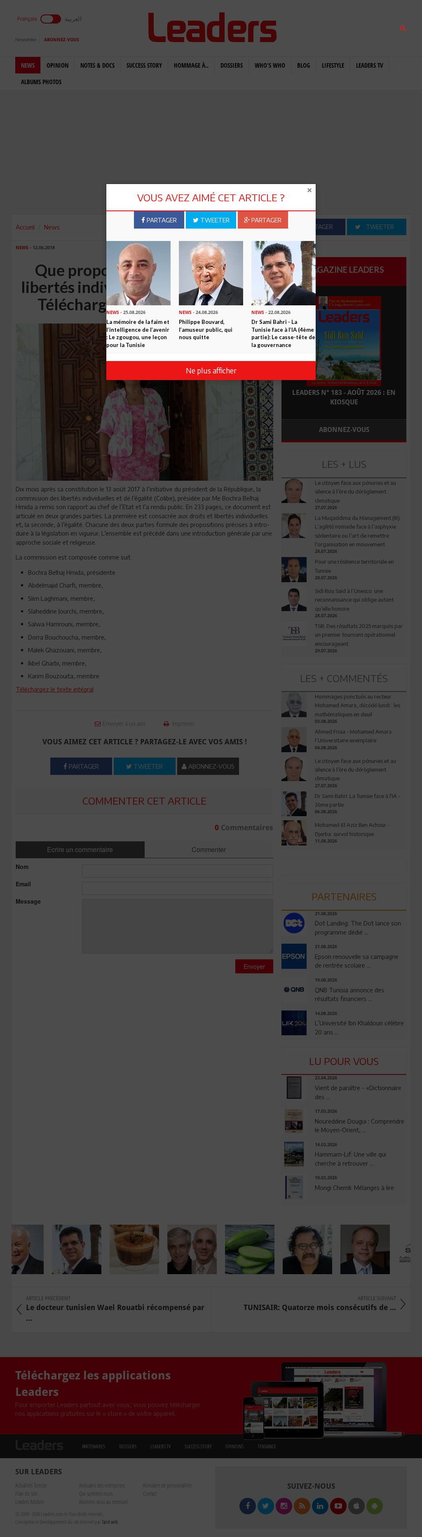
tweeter (214, 220)
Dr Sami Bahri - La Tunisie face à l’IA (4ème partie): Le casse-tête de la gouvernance (283, 333)
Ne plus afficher (211, 370)
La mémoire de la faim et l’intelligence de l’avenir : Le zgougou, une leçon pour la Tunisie (137, 333)
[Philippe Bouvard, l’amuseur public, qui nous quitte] (211, 272)
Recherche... (301, 26)
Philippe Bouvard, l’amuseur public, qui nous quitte (205, 329)
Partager (161, 220)
